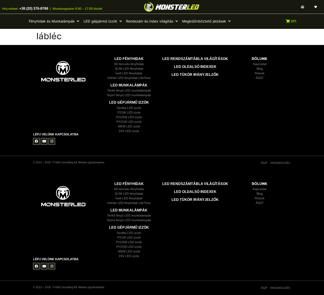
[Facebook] (36, 141)
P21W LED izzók (129, 112)
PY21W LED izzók (129, 121)
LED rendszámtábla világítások (195, 59)
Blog (260, 68)
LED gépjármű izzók (129, 102)
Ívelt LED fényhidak (128, 73)
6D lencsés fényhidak (129, 64)
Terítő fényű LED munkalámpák (129, 90)
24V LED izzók (129, 131)
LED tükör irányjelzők (195, 75)
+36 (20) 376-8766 (33, 8)
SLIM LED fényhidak (129, 68)
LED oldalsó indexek (195, 67)
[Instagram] (51, 141)
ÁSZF (260, 78)
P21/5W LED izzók (129, 117)
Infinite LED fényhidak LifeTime (129, 78)
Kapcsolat (259, 64)
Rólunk (259, 73)
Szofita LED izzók (129, 108)
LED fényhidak (129, 59)
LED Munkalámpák (128, 85)
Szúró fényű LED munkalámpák (129, 95)
